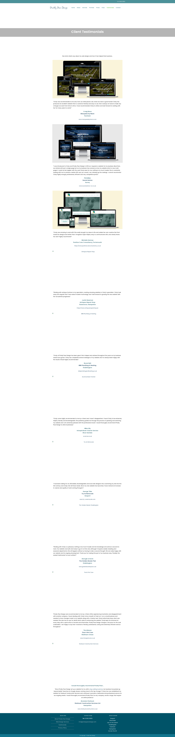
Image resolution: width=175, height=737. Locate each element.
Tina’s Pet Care (87, 632)
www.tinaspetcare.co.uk (87, 638)
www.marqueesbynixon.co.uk (87, 119)
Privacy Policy (62, 728)
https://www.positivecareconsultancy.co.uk (87, 246)
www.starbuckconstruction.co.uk (87, 709)
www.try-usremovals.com (87, 499)
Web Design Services (62, 722)
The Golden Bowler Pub (87, 561)
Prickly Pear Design (59, 7)
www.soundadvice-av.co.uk (87, 186)
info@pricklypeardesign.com (87, 722)
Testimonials (62, 725)
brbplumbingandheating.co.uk (87, 371)
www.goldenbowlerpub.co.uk (87, 566)
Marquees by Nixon (87, 114)
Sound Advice (87, 180)
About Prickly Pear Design (62, 719)
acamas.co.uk (87, 436)
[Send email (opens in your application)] (52, 1)
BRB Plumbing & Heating (87, 365)
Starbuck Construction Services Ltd (87, 703)
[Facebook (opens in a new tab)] (50, 1)
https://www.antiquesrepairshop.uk (87, 308)
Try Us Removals (87, 494)
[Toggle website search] (124, 7)
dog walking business (96, 689)
